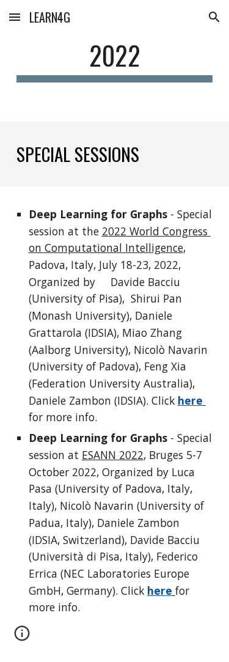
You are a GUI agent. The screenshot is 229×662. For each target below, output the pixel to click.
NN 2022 (122, 454)
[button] (14, 17)
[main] (115, 60)
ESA (91, 454)
